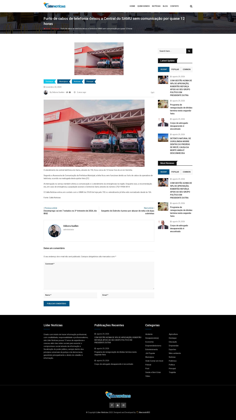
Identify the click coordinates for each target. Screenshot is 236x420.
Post (147, 368)
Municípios (63, 81)
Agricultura (173, 334)
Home (132, 6)
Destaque (55, 29)
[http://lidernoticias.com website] (67, 92)
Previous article (51, 208)
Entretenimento (151, 349)
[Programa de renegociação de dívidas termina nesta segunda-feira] (163, 104)
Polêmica (172, 361)
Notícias (156, 6)
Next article (148, 208)
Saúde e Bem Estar (153, 372)
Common (187, 69)
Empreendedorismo (153, 346)
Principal (90, 81)
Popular (175, 69)
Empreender (174, 346)
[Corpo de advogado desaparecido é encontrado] (163, 122)
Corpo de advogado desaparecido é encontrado (179, 126)
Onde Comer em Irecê (154, 361)
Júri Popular (150, 353)
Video (147, 376)
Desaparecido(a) (152, 338)
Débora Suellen (70, 226)
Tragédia (172, 372)
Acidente (149, 334)
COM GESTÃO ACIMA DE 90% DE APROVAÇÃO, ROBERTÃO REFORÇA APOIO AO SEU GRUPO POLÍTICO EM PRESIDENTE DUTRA (117, 340)
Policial (148, 365)
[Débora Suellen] (70, 92)
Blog (165, 6)
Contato (174, 6)
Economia (149, 342)
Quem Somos (143, 6)
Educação (173, 342)
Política (172, 365)
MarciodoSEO (144, 412)
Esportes (172, 349)
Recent (164, 69)
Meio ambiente (175, 353)
